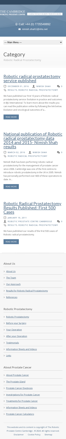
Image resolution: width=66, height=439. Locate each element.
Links (8, 355)
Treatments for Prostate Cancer (22, 401)
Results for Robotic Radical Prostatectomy (27, 290)
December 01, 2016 (18, 86)
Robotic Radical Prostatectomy (38, 90)
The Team (11, 277)
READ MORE (11, 117)
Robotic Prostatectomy (17, 316)
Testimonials (12, 342)
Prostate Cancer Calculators (20, 414)
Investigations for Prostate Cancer (23, 394)
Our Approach (13, 284)
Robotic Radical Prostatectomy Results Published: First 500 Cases (32, 207)
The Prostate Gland (15, 381)
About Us (10, 271)
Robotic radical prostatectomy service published (32, 78)
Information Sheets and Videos (21, 349)
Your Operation (14, 329)
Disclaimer (19, 434)
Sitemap (48, 434)
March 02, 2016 (16, 152)
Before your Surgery (16, 323)
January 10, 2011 (17, 217)
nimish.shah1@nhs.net (35, 29)
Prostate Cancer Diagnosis (19, 388)
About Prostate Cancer (17, 375)
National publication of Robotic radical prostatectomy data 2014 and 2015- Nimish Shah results (33, 140)
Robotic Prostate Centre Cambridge (30, 221)
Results (12, 90)
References (11, 297)
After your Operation (16, 336)
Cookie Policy (34, 434)
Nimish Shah (43, 86)
